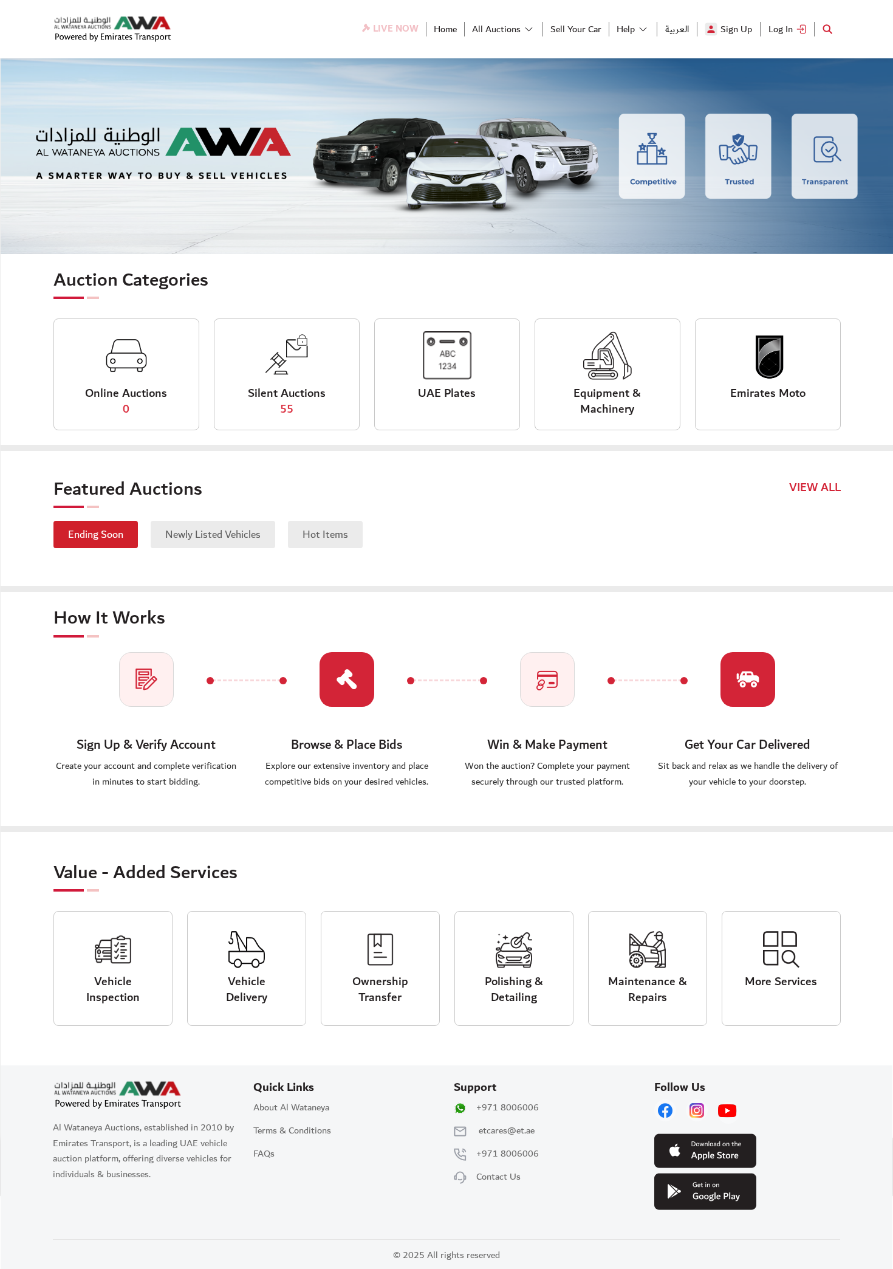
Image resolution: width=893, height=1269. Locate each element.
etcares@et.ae (507, 1130)
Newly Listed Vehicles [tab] (213, 534)
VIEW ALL (815, 488)
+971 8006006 (507, 1107)
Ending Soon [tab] (95, 534)
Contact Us (498, 1177)
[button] (500, 29)
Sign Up (736, 29)
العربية (677, 29)
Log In (780, 29)
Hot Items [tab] (325, 534)
